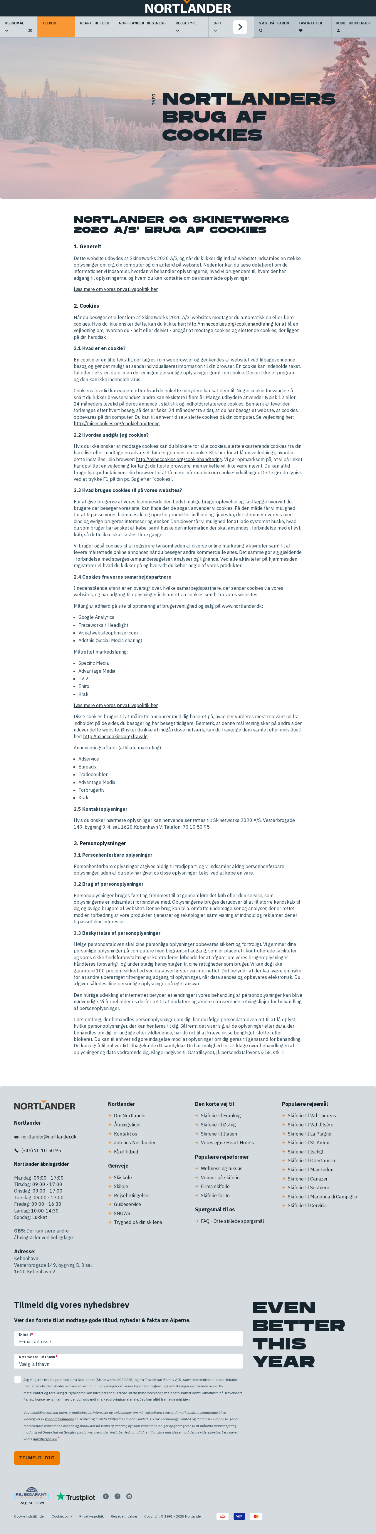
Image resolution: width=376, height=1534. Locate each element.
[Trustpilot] (75, 1496)
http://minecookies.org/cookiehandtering (230, 324)
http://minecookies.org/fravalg (115, 736)
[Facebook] (105, 1496)
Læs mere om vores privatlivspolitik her (116, 289)
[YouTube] (129, 1496)
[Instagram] (117, 1496)
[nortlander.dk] (44, 1106)
